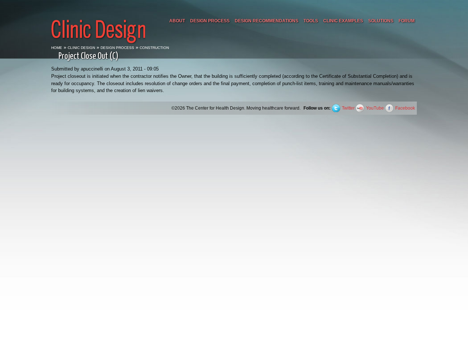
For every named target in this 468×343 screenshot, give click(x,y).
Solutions (380, 20)
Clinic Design (81, 48)
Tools (310, 20)
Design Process (210, 20)
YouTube (375, 108)
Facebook (405, 108)
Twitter (348, 108)
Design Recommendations (266, 20)
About (177, 20)
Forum (407, 20)
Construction (154, 48)
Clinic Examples (343, 20)
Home (56, 48)
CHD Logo (98, 23)
